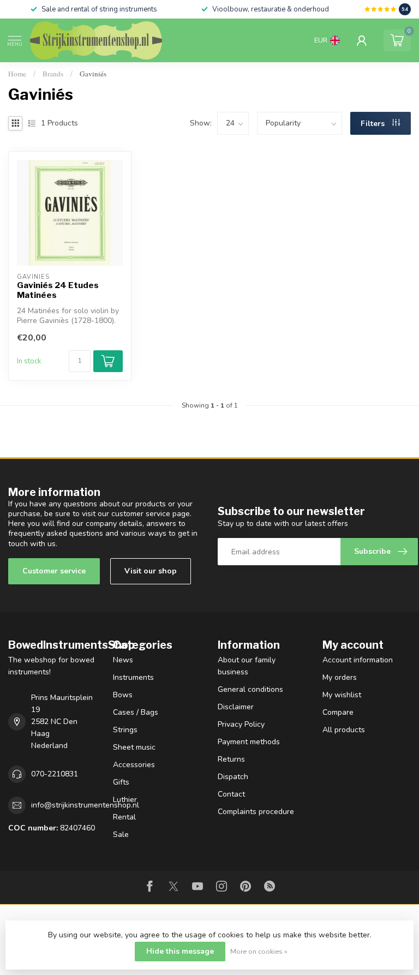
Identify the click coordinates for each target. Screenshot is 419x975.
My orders (339, 677)
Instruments (133, 677)
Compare (338, 712)
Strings (125, 730)
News (123, 660)
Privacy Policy (241, 724)
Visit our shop (150, 571)
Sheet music (134, 747)
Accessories (134, 764)
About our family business (247, 666)
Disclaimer (236, 707)
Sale (121, 834)
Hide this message (180, 951)
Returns (231, 759)
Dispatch (233, 776)
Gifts (121, 782)
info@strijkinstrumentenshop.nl (85, 805)
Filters (374, 123)
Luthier (125, 799)
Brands (53, 74)
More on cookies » (259, 951)
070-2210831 (54, 774)
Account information (357, 660)
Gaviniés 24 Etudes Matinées (58, 290)
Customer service (54, 571)
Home (17, 74)
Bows (123, 695)
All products (343, 730)
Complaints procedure (256, 811)
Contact (231, 794)
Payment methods (249, 742)
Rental (124, 817)
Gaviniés (93, 74)
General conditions (250, 689)
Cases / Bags (135, 712)
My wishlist (341, 695)
